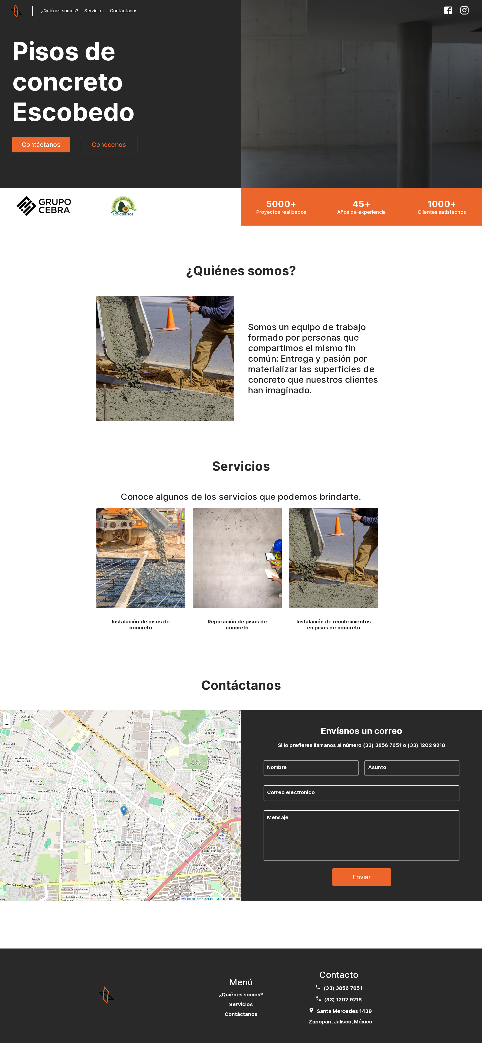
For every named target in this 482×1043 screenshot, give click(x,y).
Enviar (361, 877)
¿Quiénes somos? (59, 10)
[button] (123, 811)
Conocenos (109, 144)
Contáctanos (124, 10)
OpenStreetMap (211, 898)
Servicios (93, 10)
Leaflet (190, 898)
